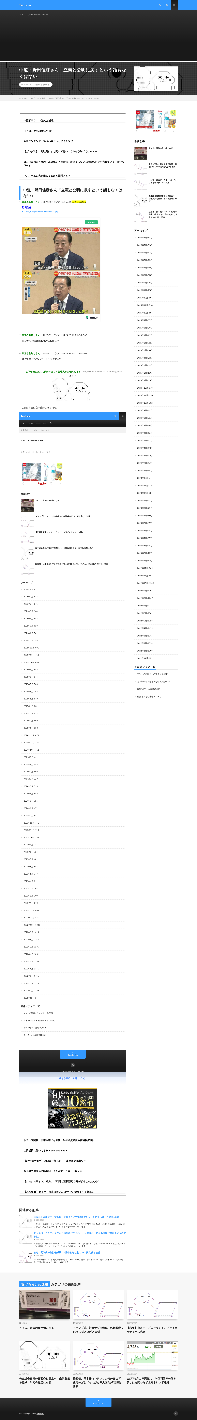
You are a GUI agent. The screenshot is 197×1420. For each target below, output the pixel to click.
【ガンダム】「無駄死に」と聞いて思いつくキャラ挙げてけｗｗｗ (60, 151)
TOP (21, 14)
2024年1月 (142, 470)
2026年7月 (142, 245)
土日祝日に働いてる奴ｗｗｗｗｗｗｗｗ (46, 1150)
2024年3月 (142, 455)
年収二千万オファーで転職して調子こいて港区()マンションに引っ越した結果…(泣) (76, 1216)
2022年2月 (142, 643)
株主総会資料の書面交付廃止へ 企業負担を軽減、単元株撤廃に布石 (163, 199)
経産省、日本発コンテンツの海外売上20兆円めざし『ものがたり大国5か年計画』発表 (163, 214)
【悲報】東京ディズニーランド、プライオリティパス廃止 (152, 1329)
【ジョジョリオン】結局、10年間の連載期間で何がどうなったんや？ (62, 1181)
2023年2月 (142, 553)
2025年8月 (142, 327)
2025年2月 (142, 373)
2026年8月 (142, 237)
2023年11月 (142, 485)
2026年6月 (142, 252)
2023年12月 (142, 478)
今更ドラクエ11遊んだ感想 (39, 120)
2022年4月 (142, 628)
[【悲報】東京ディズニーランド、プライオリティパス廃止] (140, 185)
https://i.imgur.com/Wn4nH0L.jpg (40, 211)
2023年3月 (142, 545)
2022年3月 (142, 635)
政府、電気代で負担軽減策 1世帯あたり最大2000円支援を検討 (67, 1252)
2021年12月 (142, 658)
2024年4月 (142, 448)
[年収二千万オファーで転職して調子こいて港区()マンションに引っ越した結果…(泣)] (25, 1221)
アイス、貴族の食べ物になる (161, 148)
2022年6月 (142, 613)
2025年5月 (142, 350)
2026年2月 (142, 282)
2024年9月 (142, 410)
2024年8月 (142, 418)
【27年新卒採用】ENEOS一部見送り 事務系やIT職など (55, 1160)
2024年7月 (142, 425)
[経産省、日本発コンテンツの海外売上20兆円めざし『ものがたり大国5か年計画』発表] (140, 216)
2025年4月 (142, 358)
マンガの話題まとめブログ (149, 674)
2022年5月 (142, 620)
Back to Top (98, 1403)
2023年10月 (142, 493)
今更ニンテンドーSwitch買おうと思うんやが (48, 141)
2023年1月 (142, 560)
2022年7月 (142, 605)
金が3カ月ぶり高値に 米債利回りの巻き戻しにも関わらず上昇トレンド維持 (151, 1380)
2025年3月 (142, 365)
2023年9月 (142, 500)
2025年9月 (142, 320)
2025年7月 (142, 335)
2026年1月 (142, 290)
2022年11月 (142, 575)
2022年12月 (142, 568)
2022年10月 (142, 583)
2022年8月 (142, 598)
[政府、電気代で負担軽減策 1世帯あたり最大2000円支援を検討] (25, 1257)
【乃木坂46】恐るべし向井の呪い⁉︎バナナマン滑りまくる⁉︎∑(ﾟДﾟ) (59, 1191)
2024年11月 (142, 395)
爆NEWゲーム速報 (145, 689)
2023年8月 (142, 508)
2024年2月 (142, 463)
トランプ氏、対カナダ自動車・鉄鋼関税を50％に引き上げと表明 (98, 1329)
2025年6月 (142, 342)
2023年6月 (142, 523)
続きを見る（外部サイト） (73, 1078)
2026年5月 (142, 260)
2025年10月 (142, 312)
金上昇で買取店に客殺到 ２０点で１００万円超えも (53, 1171)
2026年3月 (142, 275)
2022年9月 (142, 590)
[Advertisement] (98, 40)
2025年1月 (142, 380)
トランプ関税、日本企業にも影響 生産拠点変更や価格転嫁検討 (59, 1140)
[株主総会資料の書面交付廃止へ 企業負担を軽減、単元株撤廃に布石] (140, 200)
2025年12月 (142, 297)
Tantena (41, 1413)
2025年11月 (142, 305)
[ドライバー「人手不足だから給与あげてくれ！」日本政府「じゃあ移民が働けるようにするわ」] (25, 1237)
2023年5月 (142, 530)
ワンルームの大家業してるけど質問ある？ (47, 175)
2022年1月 (142, 650)
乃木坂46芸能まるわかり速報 (150, 681)
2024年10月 (142, 403)
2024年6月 (142, 433)
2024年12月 (142, 388)
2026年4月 (142, 267)
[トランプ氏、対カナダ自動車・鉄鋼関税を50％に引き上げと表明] (140, 169)
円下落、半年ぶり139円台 (38, 130)
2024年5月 (142, 440)
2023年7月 (142, 515)
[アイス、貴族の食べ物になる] (140, 153)
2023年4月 (142, 538)
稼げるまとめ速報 (42, 84)
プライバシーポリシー (38, 14)
